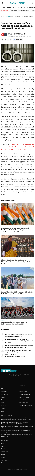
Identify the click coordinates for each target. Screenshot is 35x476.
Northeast (21, 7)
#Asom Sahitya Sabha (24, 397)
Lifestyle (3, 405)
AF (3, 34)
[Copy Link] (11, 39)
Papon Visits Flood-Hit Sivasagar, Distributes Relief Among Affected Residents (17, 427)
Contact (3, 446)
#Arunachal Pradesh (24, 394)
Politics (3, 397)
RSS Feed (4, 460)
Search (3, 457)
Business (3, 400)
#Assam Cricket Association (26, 405)
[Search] (32, 3)
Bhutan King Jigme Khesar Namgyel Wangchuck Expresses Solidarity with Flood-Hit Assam (14, 423)
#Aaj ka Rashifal (23, 391)
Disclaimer (4, 449)
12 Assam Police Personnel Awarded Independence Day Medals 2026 (16, 435)
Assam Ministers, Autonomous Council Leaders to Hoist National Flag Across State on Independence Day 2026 (16, 418)
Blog (2, 411)
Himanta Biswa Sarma (24, 10)
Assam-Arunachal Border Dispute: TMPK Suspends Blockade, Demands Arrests (15, 431)
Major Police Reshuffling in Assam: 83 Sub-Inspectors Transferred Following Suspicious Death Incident (17, 146)
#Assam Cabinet (23, 400)
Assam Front (12, 33)
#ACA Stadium (22, 386)
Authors (3, 454)
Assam (9, 7)
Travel (3, 408)
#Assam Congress (23, 402)
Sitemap (3, 463)
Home (3, 7)
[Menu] (2, 3)
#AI (20, 388)
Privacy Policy (5, 451)
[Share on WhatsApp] (2, 39)
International (4, 394)
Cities (14, 7)
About (2, 443)
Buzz (2, 402)
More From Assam (8, 200)
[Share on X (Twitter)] (8, 39)
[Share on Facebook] (5, 39)
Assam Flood (14, 10)
